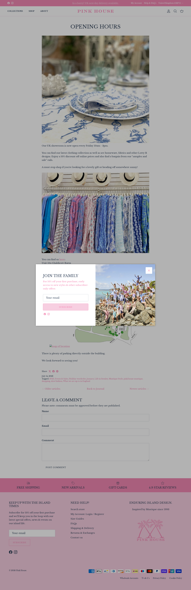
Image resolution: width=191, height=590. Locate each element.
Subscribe (65, 307)
